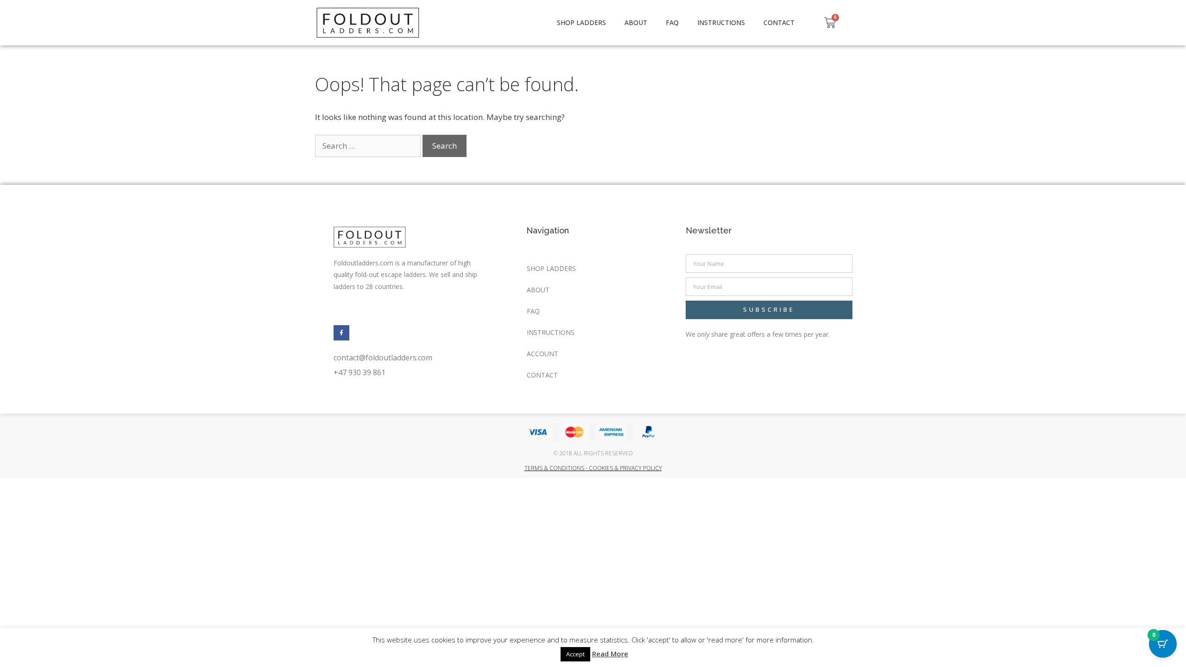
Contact (779, 22)
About (636, 22)
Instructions (721, 22)
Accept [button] (575, 654)
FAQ (672, 22)
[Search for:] (369, 145)
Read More (610, 653)
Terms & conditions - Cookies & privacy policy (593, 468)
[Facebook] (341, 333)
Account (542, 353)
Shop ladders (581, 22)
